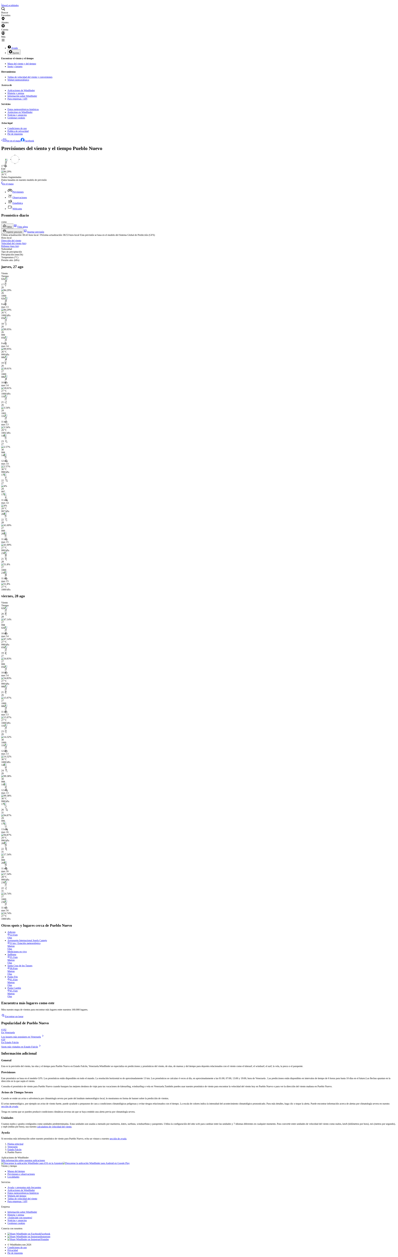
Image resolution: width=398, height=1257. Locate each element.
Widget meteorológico (18, 80)
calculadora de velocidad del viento (54, 1126)
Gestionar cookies (16, 117)
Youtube (45, 1239)
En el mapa (8, 184)
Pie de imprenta (15, 134)
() (13, 243)
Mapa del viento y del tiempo (21, 63)
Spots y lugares (14, 66)
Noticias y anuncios (17, 115)
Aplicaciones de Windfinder (21, 90)
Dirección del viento (11, 240)
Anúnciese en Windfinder (19, 112)
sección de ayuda (9, 1106)
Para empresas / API (17, 98)
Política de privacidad (18, 131)
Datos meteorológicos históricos (23, 109)
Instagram (45, 1236)
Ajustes (15, 53)
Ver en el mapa (13, 140)
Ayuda (14, 48)
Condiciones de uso (17, 128)
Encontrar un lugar (14, 1016)
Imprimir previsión (14, 232)
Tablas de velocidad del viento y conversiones (29, 77)
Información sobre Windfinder (22, 96)
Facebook (29, 140)
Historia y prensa (15, 93)
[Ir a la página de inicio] (1, 2)
